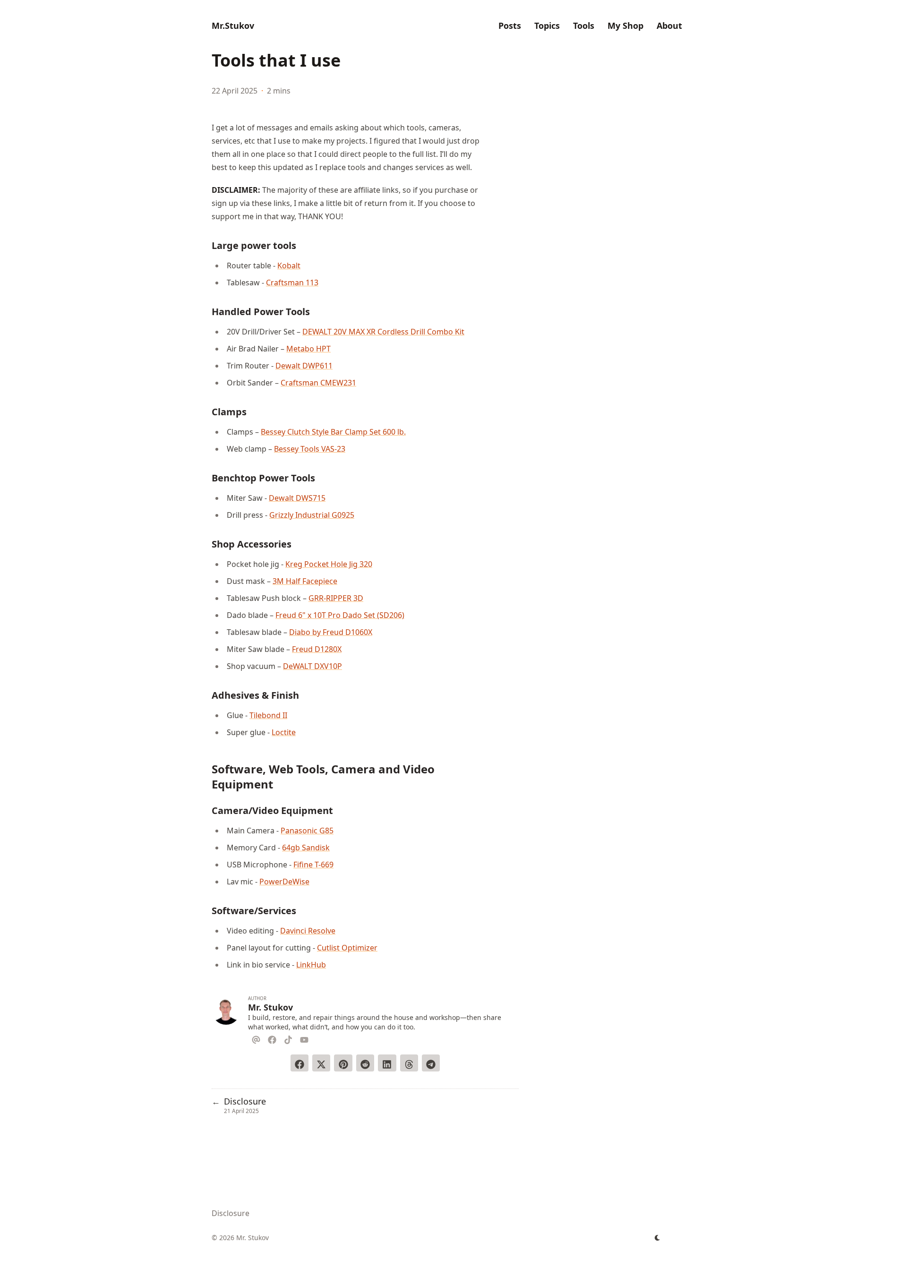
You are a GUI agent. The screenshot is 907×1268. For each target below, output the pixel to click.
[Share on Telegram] (431, 1062)
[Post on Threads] (409, 1062)
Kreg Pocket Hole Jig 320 (328, 564)
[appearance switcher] (657, 1237)
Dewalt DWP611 (304, 365)
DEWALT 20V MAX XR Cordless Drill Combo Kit (383, 331)
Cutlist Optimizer (347, 947)
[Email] (256, 1038)
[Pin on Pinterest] (343, 1062)
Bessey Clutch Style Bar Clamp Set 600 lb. (333, 432)
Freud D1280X (317, 649)
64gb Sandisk (306, 847)
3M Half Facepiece (305, 581)
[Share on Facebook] (299, 1062)
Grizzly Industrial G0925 (311, 515)
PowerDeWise (284, 881)
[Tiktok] (288, 1038)
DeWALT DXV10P (312, 666)
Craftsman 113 (292, 282)
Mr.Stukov (233, 25)
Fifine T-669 (313, 864)
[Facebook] (272, 1038)
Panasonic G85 (307, 830)
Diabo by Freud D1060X (330, 632)
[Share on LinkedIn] (387, 1062)
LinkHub (311, 965)
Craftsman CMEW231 (318, 382)
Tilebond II (268, 715)
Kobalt (288, 265)
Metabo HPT (308, 348)
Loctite (284, 732)
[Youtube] (304, 1038)
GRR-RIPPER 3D (335, 598)
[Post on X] (321, 1062)
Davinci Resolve (307, 930)
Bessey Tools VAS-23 (309, 449)
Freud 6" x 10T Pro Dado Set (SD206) (339, 615)
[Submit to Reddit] (365, 1062)
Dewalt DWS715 (297, 498)
